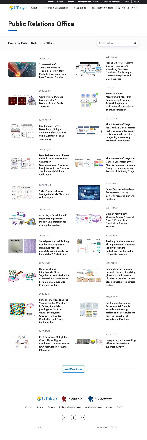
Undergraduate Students (88, 1)
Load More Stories (73, 368)
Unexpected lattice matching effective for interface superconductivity (121, 343)
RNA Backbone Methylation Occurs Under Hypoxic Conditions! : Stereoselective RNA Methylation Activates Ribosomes (54, 343)
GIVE (136, 1)
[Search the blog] (135, 43)
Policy (40, 427)
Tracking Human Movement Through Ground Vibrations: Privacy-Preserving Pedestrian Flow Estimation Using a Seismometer (121, 248)
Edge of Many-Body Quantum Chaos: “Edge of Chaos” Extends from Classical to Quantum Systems (120, 220)
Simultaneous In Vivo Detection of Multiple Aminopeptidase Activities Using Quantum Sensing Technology (52, 132)
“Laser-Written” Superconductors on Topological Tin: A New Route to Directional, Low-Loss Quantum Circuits (53, 71)
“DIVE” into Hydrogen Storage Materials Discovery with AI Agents (54, 194)
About (34, 7)
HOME (134, 8)
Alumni (126, 1)
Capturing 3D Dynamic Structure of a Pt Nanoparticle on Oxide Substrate (51, 101)
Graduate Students (111, 1)
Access (60, 1)
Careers (70, 1)
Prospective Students (102, 7)
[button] (128, 8)
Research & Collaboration (55, 7)
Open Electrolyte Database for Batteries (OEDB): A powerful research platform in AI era (120, 194)
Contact (50, 1)
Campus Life (80, 7)
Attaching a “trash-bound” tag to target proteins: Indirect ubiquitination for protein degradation (53, 220)
